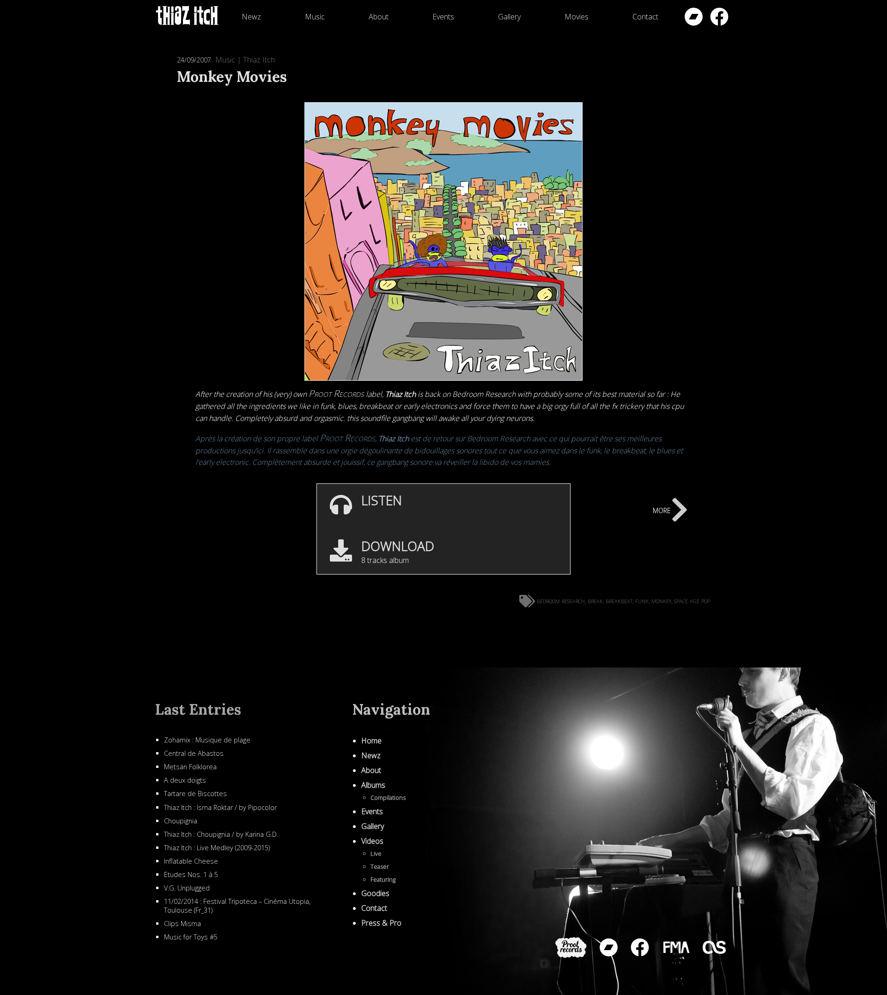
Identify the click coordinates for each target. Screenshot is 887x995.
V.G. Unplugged (187, 888)
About (379, 17)
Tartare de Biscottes (195, 793)
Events (443, 17)
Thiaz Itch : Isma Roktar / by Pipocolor (220, 807)
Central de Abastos (194, 753)
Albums (373, 785)
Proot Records (336, 393)
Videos (372, 841)
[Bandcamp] (693, 16)
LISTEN (381, 500)
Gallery (509, 17)
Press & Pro (381, 923)
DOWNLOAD (397, 546)
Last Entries (198, 709)
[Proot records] (571, 947)
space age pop (692, 600)
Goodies (375, 893)
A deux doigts (185, 780)
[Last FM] (714, 947)
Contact (645, 17)
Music (315, 17)
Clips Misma (182, 923)
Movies (577, 17)
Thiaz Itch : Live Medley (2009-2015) (217, 847)
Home (371, 740)
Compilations (388, 797)
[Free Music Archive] (676, 947)
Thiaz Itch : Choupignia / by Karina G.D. (221, 834)
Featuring (383, 879)
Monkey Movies (232, 76)
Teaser (380, 866)
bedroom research (561, 600)
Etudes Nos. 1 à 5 (191, 874)
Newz (251, 17)
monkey (661, 600)
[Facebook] (719, 16)
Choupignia (180, 820)
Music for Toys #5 (191, 937)
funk (642, 600)
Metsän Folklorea (190, 766)
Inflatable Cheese (191, 861)
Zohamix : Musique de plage (207, 739)
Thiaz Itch (259, 60)
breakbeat (619, 600)
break (595, 600)
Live (376, 853)
